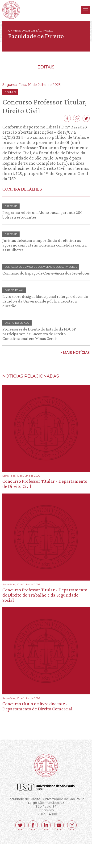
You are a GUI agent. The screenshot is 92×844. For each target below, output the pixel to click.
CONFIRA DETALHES (22, 188)
